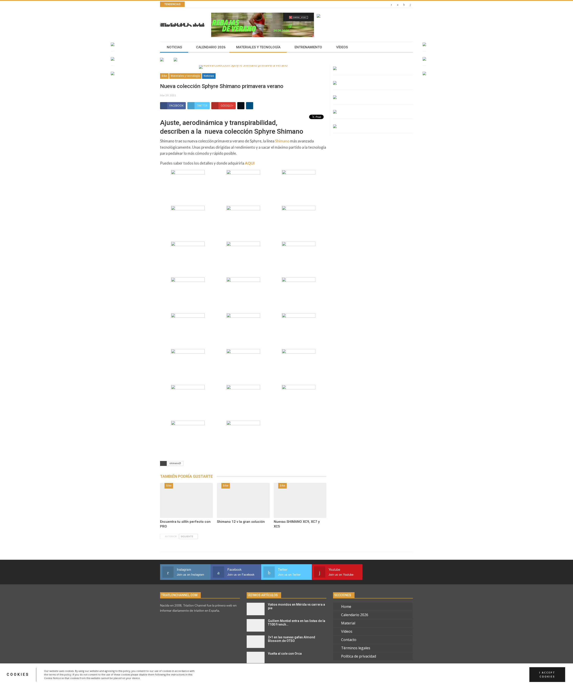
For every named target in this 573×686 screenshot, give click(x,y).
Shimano (282, 141)
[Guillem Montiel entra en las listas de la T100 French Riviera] (256, 625)
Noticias (174, 47)
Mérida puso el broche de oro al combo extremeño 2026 (247, 4)
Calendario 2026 (211, 47)
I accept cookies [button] (547, 674)
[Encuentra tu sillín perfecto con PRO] (186, 500)
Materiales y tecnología (258, 47)
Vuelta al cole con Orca (285, 653)
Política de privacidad (358, 656)
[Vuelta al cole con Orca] (256, 658)
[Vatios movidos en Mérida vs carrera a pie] (256, 609)
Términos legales (355, 647)
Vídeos (342, 47)
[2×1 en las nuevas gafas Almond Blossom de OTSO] (256, 641)
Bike (164, 75)
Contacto (348, 639)
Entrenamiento (308, 47)
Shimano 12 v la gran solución (241, 522)
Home (346, 606)
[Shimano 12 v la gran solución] (243, 500)
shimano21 (175, 463)
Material (348, 623)
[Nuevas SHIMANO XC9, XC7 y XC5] (300, 500)
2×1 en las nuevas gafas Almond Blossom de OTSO (291, 639)
